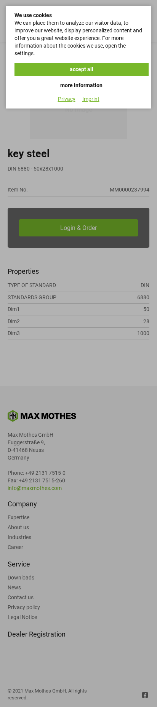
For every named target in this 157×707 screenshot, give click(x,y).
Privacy (66, 99)
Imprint (90, 99)
